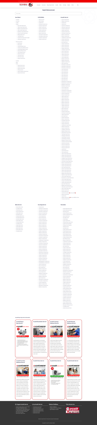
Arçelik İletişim (65, 219)
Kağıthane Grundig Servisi (43, 273)
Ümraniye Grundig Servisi (43, 220)
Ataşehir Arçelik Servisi (42, 27)
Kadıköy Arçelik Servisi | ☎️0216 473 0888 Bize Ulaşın (70, 197)
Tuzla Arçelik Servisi (65, 152)
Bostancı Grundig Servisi (43, 238)
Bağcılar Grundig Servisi (43, 283)
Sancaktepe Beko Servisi (20, 217)
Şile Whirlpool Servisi (66, 238)
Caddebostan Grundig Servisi (43, 240)
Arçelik (17, 22)
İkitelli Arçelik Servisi (65, 108)
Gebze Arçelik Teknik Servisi (22, 30)
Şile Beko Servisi (65, 228)
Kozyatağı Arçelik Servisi (66, 120)
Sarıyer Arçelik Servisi (65, 51)
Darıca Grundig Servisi (42, 265)
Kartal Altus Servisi (21, 56)
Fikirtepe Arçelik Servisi (65, 126)
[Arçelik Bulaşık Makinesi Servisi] (73, 331)
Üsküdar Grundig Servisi (43, 228)
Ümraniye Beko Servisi (19, 222)
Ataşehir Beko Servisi (19, 225)
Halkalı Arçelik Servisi (65, 96)
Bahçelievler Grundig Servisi (43, 285)
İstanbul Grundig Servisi (43, 222)
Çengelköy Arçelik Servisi (66, 129)
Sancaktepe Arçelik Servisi (43, 36)
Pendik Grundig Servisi (42, 219)
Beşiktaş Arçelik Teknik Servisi (66, 173)
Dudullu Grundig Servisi (43, 223)
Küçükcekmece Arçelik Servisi (66, 90)
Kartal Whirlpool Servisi (67, 234)
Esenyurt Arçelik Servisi (65, 93)
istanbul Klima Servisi (21, 65)
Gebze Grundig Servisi (42, 264)
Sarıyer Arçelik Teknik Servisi (66, 171)
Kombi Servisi (20, 43)
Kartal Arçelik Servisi (42, 31)
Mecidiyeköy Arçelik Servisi (66, 64)
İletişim (17, 24)
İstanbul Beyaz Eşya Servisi (66, 132)
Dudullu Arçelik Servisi (65, 117)
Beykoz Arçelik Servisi (42, 33)
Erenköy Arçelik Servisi (65, 39)
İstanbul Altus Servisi (21, 53)
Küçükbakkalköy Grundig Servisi (44, 262)
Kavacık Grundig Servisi (43, 226)
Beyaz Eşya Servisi (19, 41)
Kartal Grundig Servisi (42, 217)
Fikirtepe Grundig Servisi (43, 246)
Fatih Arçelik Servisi (65, 73)
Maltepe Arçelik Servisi (65, 21)
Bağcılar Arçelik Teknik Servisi (22, 28)
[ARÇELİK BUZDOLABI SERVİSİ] (39, 331)
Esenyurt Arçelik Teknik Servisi (23, 33)
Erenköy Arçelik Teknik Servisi (66, 164)
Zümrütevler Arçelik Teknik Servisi (67, 161)
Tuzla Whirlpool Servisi (21, 52)
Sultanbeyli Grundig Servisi (43, 208)
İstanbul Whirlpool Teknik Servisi (23, 71)
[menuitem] (38, 5)
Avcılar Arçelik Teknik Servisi (66, 179)
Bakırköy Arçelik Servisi (65, 102)
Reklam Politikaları (53, 406)
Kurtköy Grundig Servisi (43, 214)
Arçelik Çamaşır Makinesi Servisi (23, 47)
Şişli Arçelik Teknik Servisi (66, 183)
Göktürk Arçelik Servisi (65, 54)
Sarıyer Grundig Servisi (42, 270)
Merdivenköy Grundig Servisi (43, 252)
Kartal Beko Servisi (19, 214)
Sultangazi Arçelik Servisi (66, 135)
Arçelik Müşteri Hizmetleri (66, 137)
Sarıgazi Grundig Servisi (43, 259)
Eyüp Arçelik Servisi (65, 69)
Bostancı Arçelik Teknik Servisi (66, 162)
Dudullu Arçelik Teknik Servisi (66, 156)
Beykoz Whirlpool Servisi (67, 232)
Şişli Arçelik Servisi (65, 78)
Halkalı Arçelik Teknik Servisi (22, 27)
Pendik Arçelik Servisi (65, 191)
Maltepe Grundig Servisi (43, 232)
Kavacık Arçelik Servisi (65, 19)
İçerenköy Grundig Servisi (43, 258)
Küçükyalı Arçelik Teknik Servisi (67, 159)
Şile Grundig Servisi (42, 267)
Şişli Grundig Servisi (42, 277)
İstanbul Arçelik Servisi (21, 58)
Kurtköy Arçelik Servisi (42, 30)
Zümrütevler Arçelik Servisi (43, 34)
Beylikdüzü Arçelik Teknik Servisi (23, 31)
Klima (17, 63)
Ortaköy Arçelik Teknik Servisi (66, 182)
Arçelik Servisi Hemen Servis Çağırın (23, 37)
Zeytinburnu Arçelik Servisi (67, 294)
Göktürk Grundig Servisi (43, 268)
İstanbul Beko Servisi (19, 229)
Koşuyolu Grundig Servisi (43, 249)
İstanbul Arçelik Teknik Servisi (66, 168)
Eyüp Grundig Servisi (42, 271)
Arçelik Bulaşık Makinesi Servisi (23, 49)
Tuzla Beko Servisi (21, 36)
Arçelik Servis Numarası (65, 143)
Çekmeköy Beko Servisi (20, 219)
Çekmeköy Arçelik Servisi (22, 39)
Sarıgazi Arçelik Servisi (65, 48)
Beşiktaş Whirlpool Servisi (66, 131)
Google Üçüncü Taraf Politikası (55, 408)
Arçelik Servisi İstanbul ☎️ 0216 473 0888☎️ (69, 192)
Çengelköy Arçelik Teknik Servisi (67, 158)
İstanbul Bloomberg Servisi (67, 208)
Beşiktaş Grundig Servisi (43, 276)
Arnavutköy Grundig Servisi (43, 280)
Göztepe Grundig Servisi (43, 247)
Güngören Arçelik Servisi (67, 297)
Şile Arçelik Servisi (65, 42)
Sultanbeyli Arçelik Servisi (43, 24)
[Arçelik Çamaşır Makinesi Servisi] (56, 331)
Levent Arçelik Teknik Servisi (66, 176)
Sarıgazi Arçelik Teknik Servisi (66, 155)
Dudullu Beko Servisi (19, 220)
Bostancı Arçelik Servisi (65, 34)
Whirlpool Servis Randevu (67, 225)
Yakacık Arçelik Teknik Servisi (66, 153)
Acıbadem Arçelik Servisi (43, 37)
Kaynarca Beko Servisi (19, 211)
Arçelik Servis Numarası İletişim (67, 141)
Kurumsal (17, 21)
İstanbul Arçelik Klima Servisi (68, 214)
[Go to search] (78, 5)
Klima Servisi (20, 44)
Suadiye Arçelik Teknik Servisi (66, 165)
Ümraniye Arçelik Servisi (66, 28)
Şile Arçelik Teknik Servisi (22, 25)
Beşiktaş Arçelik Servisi (65, 58)
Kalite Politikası (41, 21)
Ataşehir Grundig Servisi (43, 256)
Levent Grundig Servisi (42, 274)
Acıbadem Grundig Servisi (43, 237)
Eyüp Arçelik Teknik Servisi (66, 167)
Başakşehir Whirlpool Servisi (66, 140)
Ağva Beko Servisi (66, 217)
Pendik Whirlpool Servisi (67, 231)
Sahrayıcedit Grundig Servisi (43, 253)
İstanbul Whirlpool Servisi (22, 50)
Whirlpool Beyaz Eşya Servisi (68, 222)
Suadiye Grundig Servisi (43, 255)
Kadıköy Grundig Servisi (43, 231)
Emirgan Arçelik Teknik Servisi (66, 180)
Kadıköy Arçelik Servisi (65, 30)
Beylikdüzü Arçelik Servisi (66, 84)
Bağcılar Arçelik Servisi (65, 99)
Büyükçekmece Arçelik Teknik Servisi (68, 177)
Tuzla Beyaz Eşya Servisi (66, 134)
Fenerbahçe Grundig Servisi (43, 243)
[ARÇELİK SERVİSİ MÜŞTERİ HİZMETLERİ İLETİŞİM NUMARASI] (72, 410)
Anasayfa (17, 19)
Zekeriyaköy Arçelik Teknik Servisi (67, 186)
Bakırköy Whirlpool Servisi (67, 303)
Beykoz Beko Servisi (19, 228)
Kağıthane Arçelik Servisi (66, 61)
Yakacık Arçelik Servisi (65, 114)
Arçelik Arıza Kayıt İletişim (67, 223)
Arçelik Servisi (41, 22)
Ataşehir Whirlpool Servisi (67, 235)
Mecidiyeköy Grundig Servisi (43, 279)
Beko (17, 62)
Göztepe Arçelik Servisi (67, 244)
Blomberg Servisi (66, 211)
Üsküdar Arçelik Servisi (42, 39)
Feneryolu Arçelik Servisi (66, 144)
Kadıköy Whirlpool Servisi (67, 229)
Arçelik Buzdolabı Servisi (22, 46)
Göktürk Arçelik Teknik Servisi (66, 170)
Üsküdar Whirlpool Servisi (67, 237)
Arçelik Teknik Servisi (65, 150)
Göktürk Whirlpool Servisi (67, 291)
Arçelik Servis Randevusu (66, 25)
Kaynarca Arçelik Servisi (43, 28)
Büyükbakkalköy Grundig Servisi (44, 261)
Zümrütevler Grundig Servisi (43, 235)
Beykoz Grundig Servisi (42, 225)
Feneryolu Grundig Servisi (43, 244)
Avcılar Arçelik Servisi (65, 87)
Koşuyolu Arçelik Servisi (65, 128)
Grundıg (17, 60)
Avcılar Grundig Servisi (42, 282)
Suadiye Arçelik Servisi (65, 43)
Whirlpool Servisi (20, 69)
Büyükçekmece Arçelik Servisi (66, 81)
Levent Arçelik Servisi (65, 55)
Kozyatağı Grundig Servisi (43, 250)
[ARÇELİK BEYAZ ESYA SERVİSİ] (22, 331)
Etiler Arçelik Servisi (65, 63)
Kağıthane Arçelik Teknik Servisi (67, 174)
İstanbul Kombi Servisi (21, 68)
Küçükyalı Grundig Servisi (43, 234)
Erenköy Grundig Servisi (43, 241)
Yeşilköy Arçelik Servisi (65, 105)
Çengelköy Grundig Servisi (43, 229)
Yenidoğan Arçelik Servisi (66, 49)
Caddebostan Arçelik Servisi (66, 37)
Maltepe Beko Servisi (21, 34)
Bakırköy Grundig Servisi (43, 286)
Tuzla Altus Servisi (21, 55)
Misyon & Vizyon (41, 19)
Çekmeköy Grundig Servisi (43, 211)
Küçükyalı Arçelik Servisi (43, 25)
